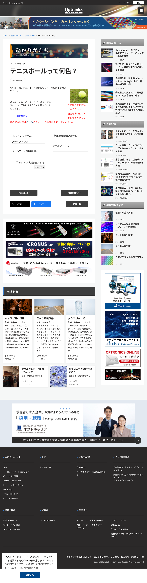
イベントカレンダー (11, 494)
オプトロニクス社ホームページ (90, 520)
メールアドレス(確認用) (24, 151)
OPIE (5, 467)
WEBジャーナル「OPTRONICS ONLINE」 (89, 526)
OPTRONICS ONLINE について (78, 556)
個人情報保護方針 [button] (29, 568)
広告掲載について (101, 556)
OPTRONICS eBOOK (11, 529)
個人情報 (125, 556)
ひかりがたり (29, 35)
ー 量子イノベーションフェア (16, 471)
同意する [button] (30, 575)
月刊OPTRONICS (10, 520)
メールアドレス (20, 141)
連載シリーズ (16, 35)
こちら (29, 122)
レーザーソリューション (13, 485)
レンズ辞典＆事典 (47, 520)
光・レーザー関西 (10, 476)
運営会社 (115, 556)
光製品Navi (81, 467)
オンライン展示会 (10, 498)
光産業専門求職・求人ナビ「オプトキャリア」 (128, 469)
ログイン (125, 2)
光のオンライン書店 (11, 524)
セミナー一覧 (45, 467)
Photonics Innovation (12, 480)
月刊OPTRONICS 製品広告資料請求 (91, 473)
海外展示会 (7, 489)
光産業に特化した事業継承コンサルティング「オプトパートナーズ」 (128, 477)
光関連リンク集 (137, 556)
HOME (5, 35)
